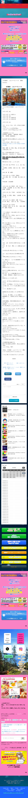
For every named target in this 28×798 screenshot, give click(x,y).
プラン (6, 747)
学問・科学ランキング (8, 363)
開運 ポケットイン (15, 30)
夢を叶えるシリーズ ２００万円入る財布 (14, 33)
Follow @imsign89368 (7, 640)
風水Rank (21, 661)
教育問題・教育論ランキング (8, 367)
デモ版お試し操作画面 (16, 747)
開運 (11, 41)
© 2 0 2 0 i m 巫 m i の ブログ (13, 792)
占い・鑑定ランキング (9, 368)
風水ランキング (10, 364)
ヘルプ (19, 714)
